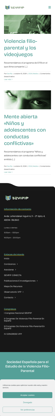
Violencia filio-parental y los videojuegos (20, 47)
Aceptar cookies (27, 395)
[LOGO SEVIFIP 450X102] (15, 6)
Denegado (27, 402)
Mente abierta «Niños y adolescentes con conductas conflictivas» (25, 130)
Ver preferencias (27, 410)
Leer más (7, 79)
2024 (30, 74)
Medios (35, 74)
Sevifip (9, 74)
